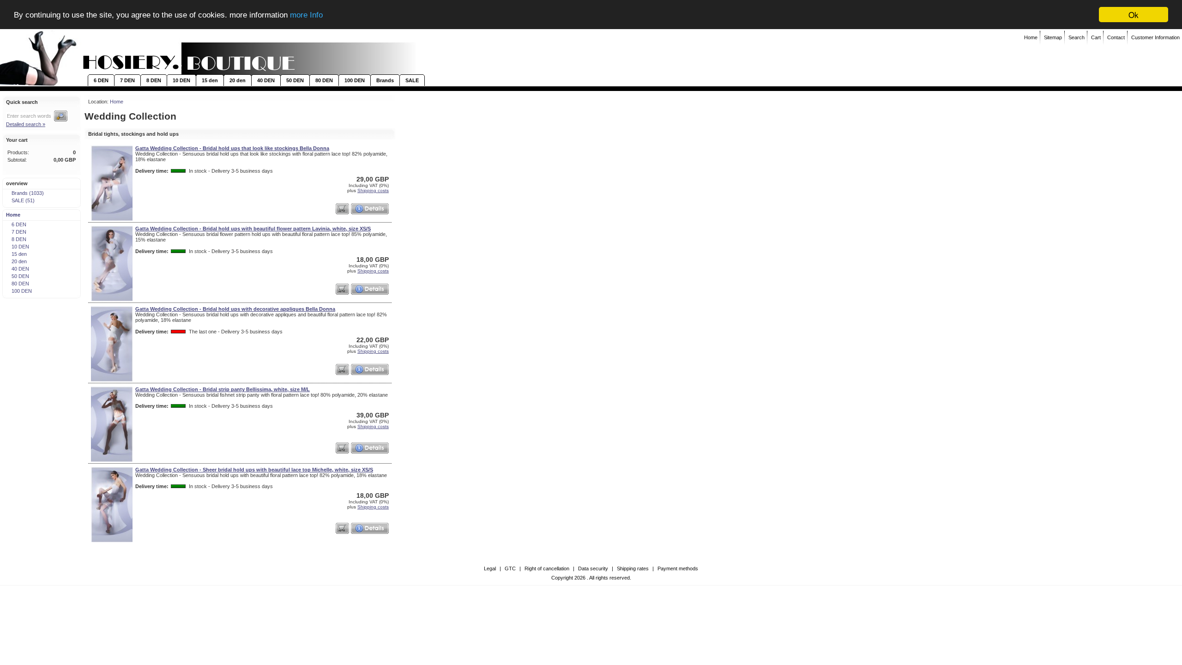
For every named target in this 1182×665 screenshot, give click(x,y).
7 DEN (127, 80)
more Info (306, 15)
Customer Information (1155, 37)
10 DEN (181, 80)
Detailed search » (25, 124)
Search (1076, 37)
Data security (593, 568)
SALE (412, 80)
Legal (490, 568)
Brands (385, 80)
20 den (237, 80)
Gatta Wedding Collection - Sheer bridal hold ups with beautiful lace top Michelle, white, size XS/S (254, 469)
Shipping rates (633, 568)
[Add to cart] (342, 208)
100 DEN (354, 80)
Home (1030, 37)
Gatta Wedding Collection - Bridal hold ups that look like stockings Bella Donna (232, 148)
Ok (1133, 14)
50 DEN (295, 80)
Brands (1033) (28, 193)
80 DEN (324, 80)
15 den (210, 80)
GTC (510, 568)
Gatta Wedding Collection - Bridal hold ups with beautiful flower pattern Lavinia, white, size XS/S (253, 228)
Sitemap (1053, 37)
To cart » (66, 167)
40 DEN (266, 80)
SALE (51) (23, 200)
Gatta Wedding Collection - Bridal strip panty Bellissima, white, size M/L (222, 389)
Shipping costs (373, 190)
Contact (1116, 37)
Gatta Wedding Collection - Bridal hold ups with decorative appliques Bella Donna (235, 309)
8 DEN (153, 80)
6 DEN (101, 80)
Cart (1096, 37)
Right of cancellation (547, 568)
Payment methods (677, 568)
